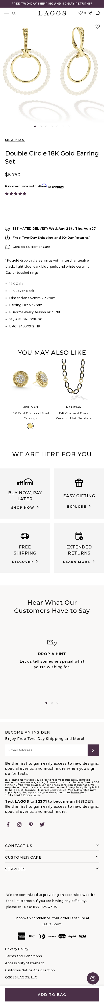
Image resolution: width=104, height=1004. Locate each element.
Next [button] (99, 396)
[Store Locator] (90, 13)
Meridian (15, 140)
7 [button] (68, 126)
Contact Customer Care (31, 247)
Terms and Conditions (23, 956)
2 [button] (41, 126)
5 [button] (57, 126)
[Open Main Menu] (6, 13)
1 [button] (35, 126)
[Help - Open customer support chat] (93, 978)
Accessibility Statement (24, 963)
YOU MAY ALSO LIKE (52, 352)
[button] (52, 72)
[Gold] (30, 425)
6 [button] (63, 126)
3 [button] (46, 126)
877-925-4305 (45, 907)
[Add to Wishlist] (97, 26)
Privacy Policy (31, 795)
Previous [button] (4, 396)
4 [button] (52, 126)
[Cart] (97, 13)
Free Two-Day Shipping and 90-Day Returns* (51, 238)
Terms (75, 792)
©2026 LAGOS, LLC (21, 977)
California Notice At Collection (30, 970)
